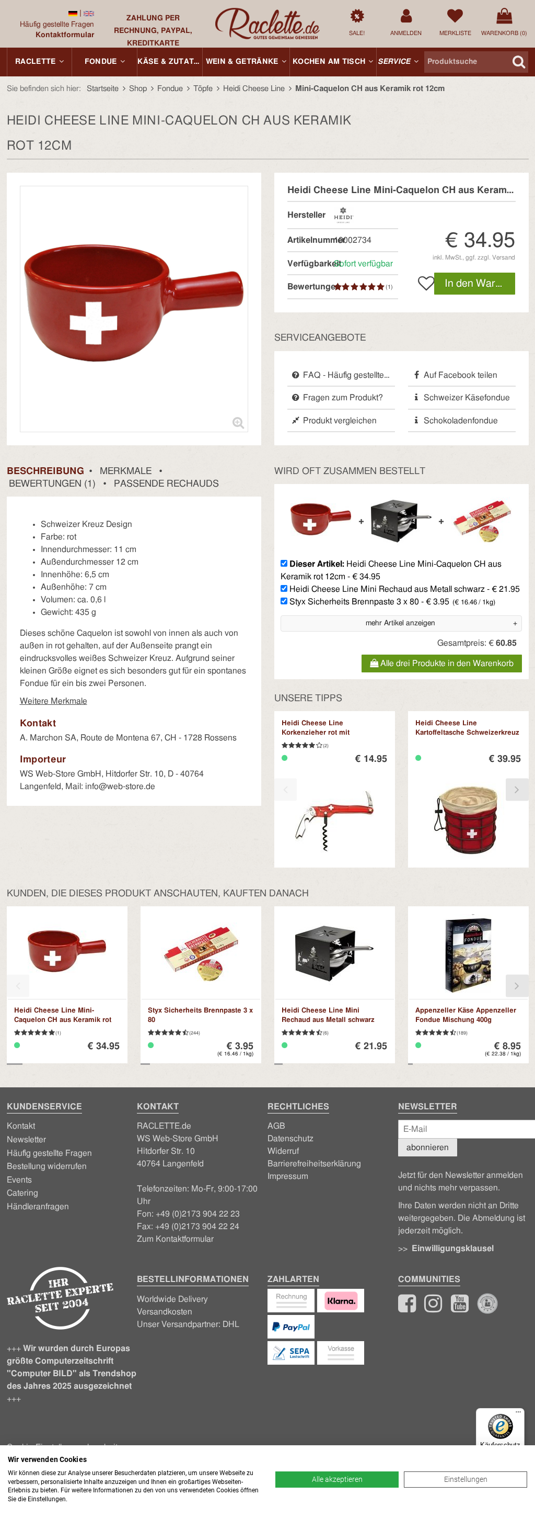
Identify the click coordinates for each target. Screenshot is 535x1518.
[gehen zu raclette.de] (433, 1308)
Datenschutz (290, 1138)
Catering (22, 1193)
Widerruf (283, 1151)
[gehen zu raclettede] (460, 1308)
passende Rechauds (166, 484)
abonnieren (427, 1147)
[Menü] (518, 1414)
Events (19, 1180)
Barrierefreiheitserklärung (314, 1164)
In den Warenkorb (480, 283)
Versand (503, 257)
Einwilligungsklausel (453, 1248)
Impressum (288, 1176)
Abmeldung (493, 1218)
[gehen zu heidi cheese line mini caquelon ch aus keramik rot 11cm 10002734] (72, 13)
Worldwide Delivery (172, 1299)
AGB (276, 1126)
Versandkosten (164, 1312)
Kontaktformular (65, 35)
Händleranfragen (38, 1206)
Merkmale (126, 471)
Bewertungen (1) (52, 484)
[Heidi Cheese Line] (344, 214)
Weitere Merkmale (53, 701)
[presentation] (285, 789)
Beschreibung (45, 471)
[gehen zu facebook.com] (407, 1308)
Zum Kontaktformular (175, 1239)
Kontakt (21, 1126)
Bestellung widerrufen (47, 1166)
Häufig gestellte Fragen (57, 24)
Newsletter (26, 1139)
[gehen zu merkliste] (423, 283)
